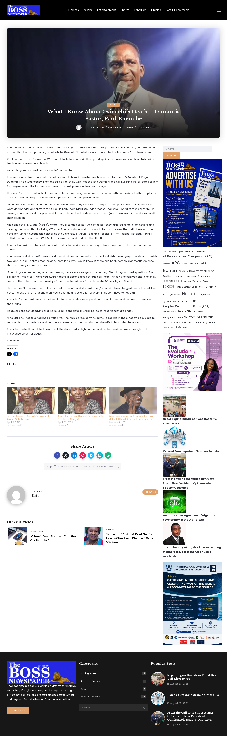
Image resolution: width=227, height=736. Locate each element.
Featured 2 (179, 276)
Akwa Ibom (199, 252)
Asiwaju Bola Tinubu (191, 264)
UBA (178, 327)
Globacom (186, 281)
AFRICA (189, 251)
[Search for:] (187, 149)
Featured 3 (193, 276)
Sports (177, 322)
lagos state (183, 286)
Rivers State (186, 311)
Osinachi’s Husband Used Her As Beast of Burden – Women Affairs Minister (129, 538)
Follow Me (150, 492)
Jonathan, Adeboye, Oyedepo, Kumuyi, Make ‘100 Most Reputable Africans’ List (131, 417)
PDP (192, 300)
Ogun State (206, 294)
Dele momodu (198, 271)
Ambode (166, 264)
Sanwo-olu (193, 317)
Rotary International (173, 317)
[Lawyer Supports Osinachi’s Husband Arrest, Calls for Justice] (31, 400)
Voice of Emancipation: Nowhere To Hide (191, 451)
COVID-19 (183, 271)
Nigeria (190, 293)
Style (184, 322)
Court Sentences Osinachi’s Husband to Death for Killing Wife (81, 417)
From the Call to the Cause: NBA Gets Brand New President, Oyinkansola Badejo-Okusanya (188, 483)
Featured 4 (206, 276)
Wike (185, 327)
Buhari (170, 270)
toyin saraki (168, 327)
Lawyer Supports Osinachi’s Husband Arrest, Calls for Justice (28, 417)
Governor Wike (200, 280)
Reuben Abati (169, 312)
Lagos (168, 286)
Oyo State (167, 301)
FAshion (167, 276)
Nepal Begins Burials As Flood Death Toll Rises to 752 (193, 677)
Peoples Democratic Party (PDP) (186, 306)
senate (167, 322)
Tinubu (198, 322)
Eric (85, 127)
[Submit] (145, 708)
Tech (190, 322)
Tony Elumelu (209, 322)
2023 (165, 252)
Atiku (204, 263)
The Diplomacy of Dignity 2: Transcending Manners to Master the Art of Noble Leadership (192, 552)
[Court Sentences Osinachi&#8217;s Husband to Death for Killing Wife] (82, 400)
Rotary (200, 312)
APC (176, 263)
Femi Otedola (171, 280)
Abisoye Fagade (176, 252)
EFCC (211, 271)
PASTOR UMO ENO (180, 301)
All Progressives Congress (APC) (187, 256)
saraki (208, 317)
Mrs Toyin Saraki (172, 294)
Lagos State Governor (204, 286)
